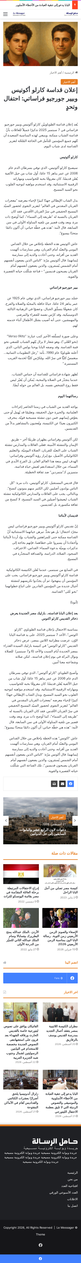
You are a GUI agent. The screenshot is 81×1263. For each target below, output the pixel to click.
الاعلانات (72, 1199)
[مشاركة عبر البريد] (62, 784)
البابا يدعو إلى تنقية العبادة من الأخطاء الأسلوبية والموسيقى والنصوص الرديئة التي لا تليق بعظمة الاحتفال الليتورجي (62, 1103)
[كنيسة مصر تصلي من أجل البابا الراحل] (60, 874)
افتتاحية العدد (69, 1186)
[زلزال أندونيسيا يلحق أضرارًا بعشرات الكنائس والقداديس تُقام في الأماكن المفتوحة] (20, 1079)
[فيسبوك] (70, 784)
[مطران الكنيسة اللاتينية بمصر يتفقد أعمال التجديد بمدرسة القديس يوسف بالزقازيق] (60, 1012)
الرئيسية (69, 72)
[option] (40, 820)
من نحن (73, 1179)
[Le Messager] (45, 14)
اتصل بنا (73, 1205)
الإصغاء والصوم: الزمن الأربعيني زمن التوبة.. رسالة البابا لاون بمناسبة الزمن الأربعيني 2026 (60, 938)
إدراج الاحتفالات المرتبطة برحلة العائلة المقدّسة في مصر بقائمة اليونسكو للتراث (21, 892)
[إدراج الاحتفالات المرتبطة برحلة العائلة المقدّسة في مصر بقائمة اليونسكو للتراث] (21, 874)
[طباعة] (54, 784)
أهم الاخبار (56, 72)
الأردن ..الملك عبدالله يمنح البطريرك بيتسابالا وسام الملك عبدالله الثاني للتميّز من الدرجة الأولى (22, 938)
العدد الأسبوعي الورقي (63, 1192)
